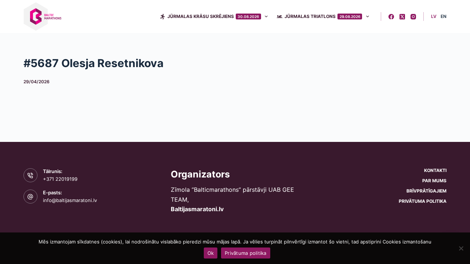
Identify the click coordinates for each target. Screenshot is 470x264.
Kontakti (435, 170)
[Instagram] (413, 16)
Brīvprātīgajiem (426, 191)
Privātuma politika (422, 201)
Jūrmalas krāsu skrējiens (213, 16)
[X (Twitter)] (402, 16)
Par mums (434, 180)
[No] (460, 248)
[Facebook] (391, 16)
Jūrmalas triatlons (322, 16)
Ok (210, 253)
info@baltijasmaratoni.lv (70, 200)
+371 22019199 (60, 179)
